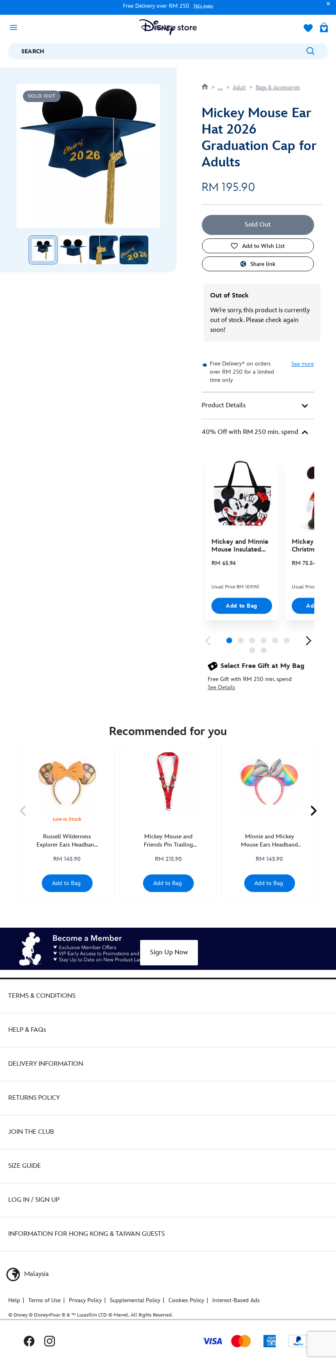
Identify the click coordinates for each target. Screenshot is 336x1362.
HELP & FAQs (27, 1030)
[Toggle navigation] (16, 27)
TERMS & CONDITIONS (41, 996)
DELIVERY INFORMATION (45, 1064)
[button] (326, 8)
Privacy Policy (85, 1300)
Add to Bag (241, 605)
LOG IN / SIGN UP (33, 1200)
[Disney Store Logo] (168, 27)
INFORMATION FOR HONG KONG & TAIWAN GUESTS (86, 1234)
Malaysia (36, 1274)
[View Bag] (324, 28)
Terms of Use (44, 1300)
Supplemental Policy (135, 1300)
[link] (208, 641)
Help (14, 1300)
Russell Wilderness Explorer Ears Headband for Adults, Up (67, 841)
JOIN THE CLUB (31, 1132)
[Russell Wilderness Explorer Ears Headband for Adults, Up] (67, 782)
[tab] (258, 405)
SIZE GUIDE (24, 1166)
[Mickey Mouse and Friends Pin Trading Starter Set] (168, 782)
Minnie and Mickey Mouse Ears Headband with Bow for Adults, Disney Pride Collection (270, 841)
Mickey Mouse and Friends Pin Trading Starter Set (168, 841)
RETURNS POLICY (34, 1098)
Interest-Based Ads (236, 1300)
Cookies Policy (186, 1300)
